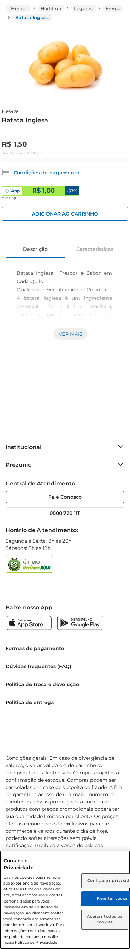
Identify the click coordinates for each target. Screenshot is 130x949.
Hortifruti (51, 8)
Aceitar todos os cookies (104, 919)
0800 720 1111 (65, 513)
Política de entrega (30, 702)
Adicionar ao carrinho (65, 214)
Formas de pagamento (35, 648)
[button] (40, 172)
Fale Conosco (65, 497)
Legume (83, 8)
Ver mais (71, 334)
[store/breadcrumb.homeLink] (18, 8)
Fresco (113, 8)
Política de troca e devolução (42, 684)
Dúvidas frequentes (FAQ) (38, 666)
